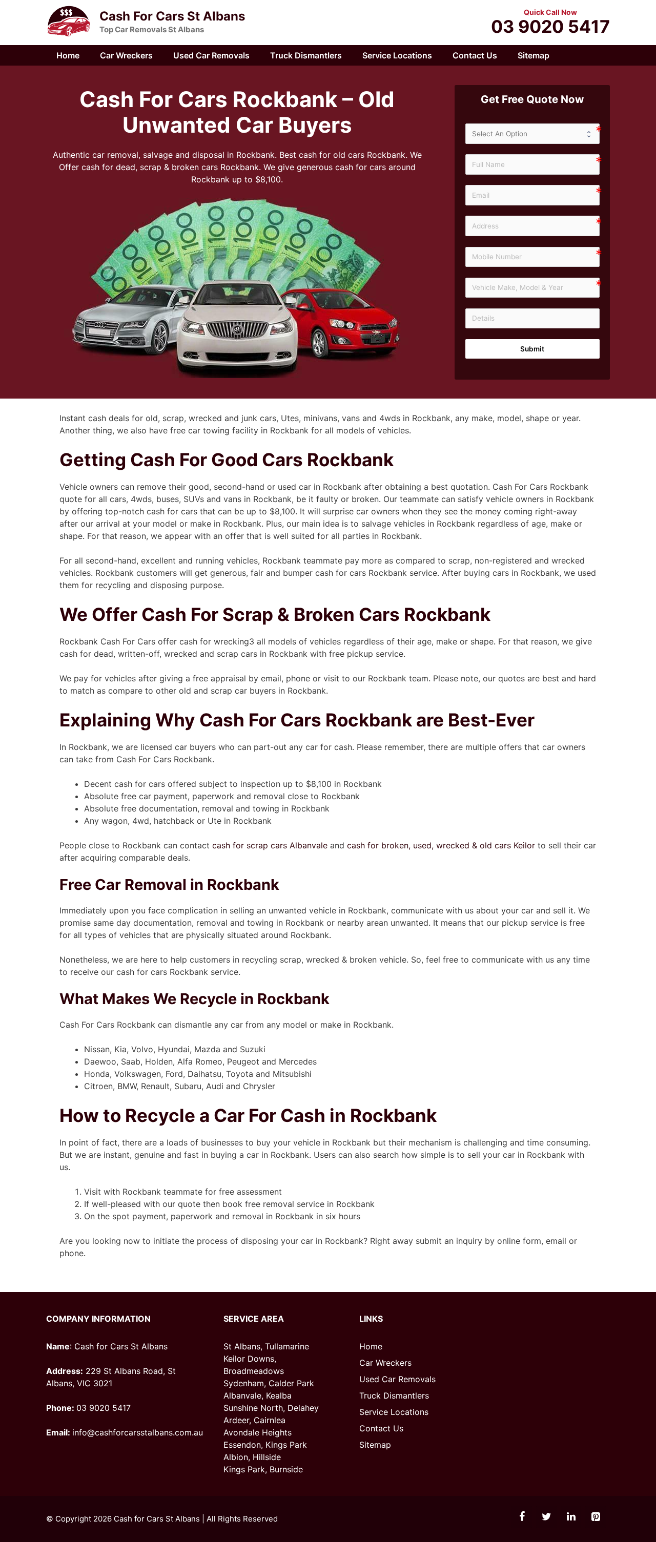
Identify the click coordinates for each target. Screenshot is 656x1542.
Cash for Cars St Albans (157, 1519)
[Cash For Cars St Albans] (68, 21)
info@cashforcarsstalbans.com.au (137, 1432)
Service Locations (397, 55)
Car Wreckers (126, 55)
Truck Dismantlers (306, 55)
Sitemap (533, 55)
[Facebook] (521, 1517)
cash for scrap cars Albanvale (269, 845)
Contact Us (475, 55)
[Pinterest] (595, 1517)
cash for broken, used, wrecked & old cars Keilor (441, 845)
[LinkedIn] (571, 1517)
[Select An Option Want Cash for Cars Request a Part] (532, 133)
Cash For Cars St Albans (172, 16)
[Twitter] (546, 1517)
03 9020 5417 (550, 26)
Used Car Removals (211, 55)
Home (67, 55)
